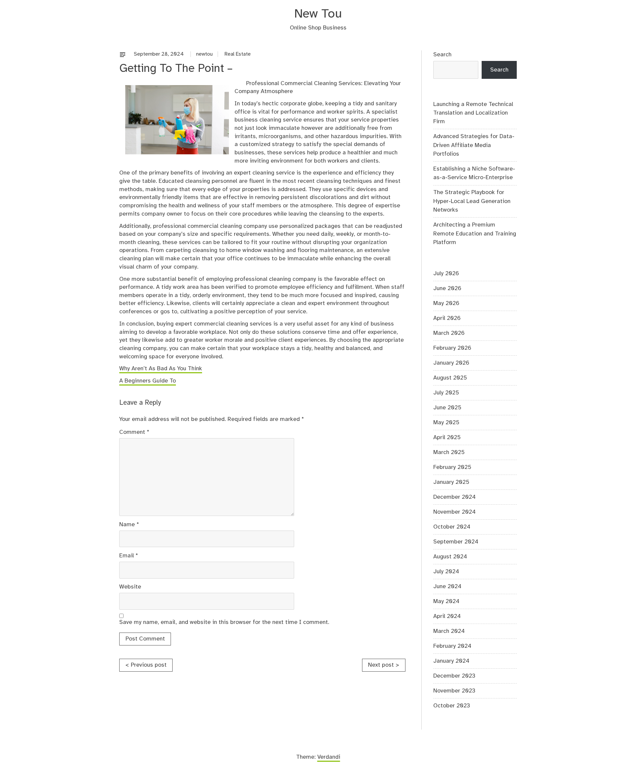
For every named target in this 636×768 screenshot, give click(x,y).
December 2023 (454, 676)
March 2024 (449, 631)
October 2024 (451, 527)
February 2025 (452, 467)
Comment (134, 432)
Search (442, 55)
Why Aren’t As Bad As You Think (160, 369)
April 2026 (447, 318)
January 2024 (451, 661)
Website (130, 587)
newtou (204, 54)
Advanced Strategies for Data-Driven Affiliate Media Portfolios (473, 145)
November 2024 (454, 512)
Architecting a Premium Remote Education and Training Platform (474, 233)
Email (128, 556)
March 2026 (449, 333)
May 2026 (446, 303)
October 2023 (451, 706)
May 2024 (446, 601)
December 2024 (454, 497)
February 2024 (452, 646)
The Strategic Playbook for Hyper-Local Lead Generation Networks (471, 201)
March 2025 (449, 452)
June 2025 (447, 408)
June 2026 (447, 288)
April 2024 (447, 616)
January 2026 (451, 363)
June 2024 (447, 586)
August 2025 (450, 378)
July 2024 (446, 572)
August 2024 (450, 557)
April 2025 (447, 437)
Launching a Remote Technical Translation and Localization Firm (473, 113)
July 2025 (446, 393)
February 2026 (452, 348)
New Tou (318, 14)
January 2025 (451, 482)
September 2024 (455, 542)
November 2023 (454, 691)
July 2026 (446, 274)
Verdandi (328, 757)
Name (129, 525)
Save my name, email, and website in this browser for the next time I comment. (224, 622)
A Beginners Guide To (147, 381)
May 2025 (446, 423)
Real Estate (238, 54)
